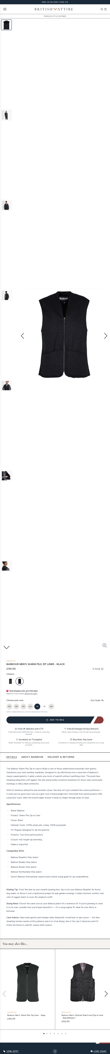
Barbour (11, 661)
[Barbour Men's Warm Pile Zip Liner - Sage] (10, 681)
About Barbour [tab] (32, 757)
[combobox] (101, 9)
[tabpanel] (55, 846)
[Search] (101, 9)
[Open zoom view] (104, 645)
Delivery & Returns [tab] (61, 757)
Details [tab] (11, 757)
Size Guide (95, 700)
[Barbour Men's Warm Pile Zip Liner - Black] (20, 681)
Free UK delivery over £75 (55, 2)
